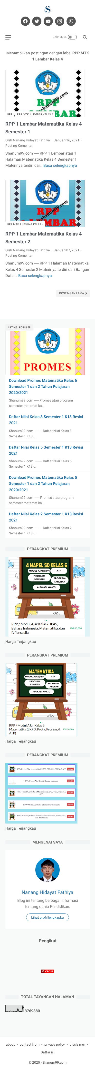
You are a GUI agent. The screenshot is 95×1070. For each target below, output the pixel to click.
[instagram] (59, 21)
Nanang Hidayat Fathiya (47, 892)
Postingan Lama (72, 293)
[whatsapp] (70, 21)
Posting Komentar (19, 145)
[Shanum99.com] (47, 9)
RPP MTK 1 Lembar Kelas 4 (35, 114)
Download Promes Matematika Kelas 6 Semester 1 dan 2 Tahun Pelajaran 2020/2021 (43, 386)
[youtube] (47, 21)
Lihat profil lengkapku (47, 917)
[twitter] (36, 21)
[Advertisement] (47, 1022)
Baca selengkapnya (60, 165)
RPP (9, 114)
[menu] (8, 37)
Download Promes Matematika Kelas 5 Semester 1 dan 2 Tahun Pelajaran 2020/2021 (43, 483)
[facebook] (24, 21)
